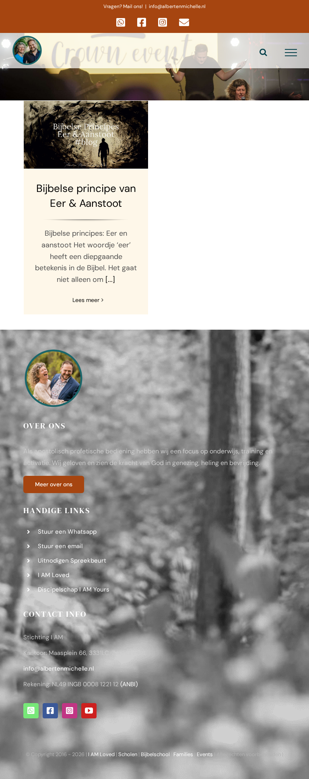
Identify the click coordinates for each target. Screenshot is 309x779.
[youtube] (89, 710)
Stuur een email (60, 546)
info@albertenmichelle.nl (177, 6)
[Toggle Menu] (291, 52)
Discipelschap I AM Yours (73, 589)
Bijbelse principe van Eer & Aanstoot (86, 134)
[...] (110, 279)
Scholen (127, 754)
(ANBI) (129, 684)
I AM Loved (53, 575)
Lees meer (85, 300)
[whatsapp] (31, 710)
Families (183, 754)
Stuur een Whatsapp (67, 532)
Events (205, 754)
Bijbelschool (155, 754)
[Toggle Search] (263, 52)
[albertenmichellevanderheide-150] (53, 352)
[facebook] (50, 710)
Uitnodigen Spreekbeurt (72, 561)
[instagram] (69, 710)
